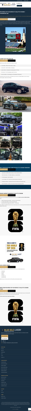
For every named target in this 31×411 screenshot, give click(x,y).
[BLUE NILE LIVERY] (11, 328)
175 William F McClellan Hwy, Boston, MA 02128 (10, 342)
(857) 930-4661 (15, 405)
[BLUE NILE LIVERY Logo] (9, 4)
